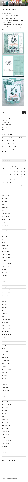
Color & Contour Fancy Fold (11, 15)
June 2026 (4, 201)
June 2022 (4, 343)
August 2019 (5, 443)
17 (14, 177)
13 (24, 174)
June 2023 (4, 307)
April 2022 (4, 348)
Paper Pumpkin (6, 122)
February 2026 (6, 213)
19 (21, 177)
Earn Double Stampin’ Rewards (10, 141)
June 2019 (4, 449)
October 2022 (5, 331)
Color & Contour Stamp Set (11, 20)
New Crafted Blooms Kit (8, 143)
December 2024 (6, 254)
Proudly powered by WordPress (9, 478)
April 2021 (4, 384)
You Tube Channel (6, 124)
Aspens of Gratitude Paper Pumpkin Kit (12, 138)
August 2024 (5, 266)
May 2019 (4, 452)
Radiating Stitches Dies (8, 24)
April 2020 (5, 419)
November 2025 (6, 222)
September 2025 (6, 228)
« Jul (7, 185)
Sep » (21, 185)
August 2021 (5, 372)
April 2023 (5, 313)
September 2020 (6, 405)
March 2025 (5, 245)
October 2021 (5, 366)
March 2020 (5, 422)
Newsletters (5, 127)
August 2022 (5, 337)
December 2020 (6, 396)
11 (17, 174)
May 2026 (4, 204)
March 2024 (5, 281)
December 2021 (6, 360)
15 (7, 177)
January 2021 (5, 393)
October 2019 (5, 437)
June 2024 (4, 272)
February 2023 (6, 319)
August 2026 (5, 195)
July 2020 (4, 410)
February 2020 (6, 425)
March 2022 (5, 351)
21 (3, 179)
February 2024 (6, 284)
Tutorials (4, 126)
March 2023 (5, 316)
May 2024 (4, 275)
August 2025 (5, 231)
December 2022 (6, 325)
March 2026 (5, 210)
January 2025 (5, 251)
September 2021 (6, 369)
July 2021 (4, 375)
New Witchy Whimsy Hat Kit (9, 146)
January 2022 (5, 357)
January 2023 (5, 322)
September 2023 (6, 298)
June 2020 (4, 413)
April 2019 (4, 455)
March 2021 (5, 387)
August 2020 (5, 407)
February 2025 (6, 248)
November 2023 (6, 292)
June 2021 (4, 378)
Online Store (5, 120)
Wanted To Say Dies (18, 22)
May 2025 (4, 239)
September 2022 (6, 334)
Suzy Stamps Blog (12, 2)
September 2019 (6, 440)
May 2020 (4, 416)
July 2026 (4, 198)
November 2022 (6, 328)
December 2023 (6, 290)
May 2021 (4, 381)
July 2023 (4, 304)
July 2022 (4, 340)
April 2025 (5, 242)
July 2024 (4, 269)
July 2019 (4, 446)
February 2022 (6, 354)
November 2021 (6, 363)
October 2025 (5, 225)
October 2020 (5, 402)
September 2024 (6, 263)
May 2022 (4, 346)
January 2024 (5, 287)
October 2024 (5, 260)
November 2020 (6, 399)
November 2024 (6, 257)
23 (10, 179)
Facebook (4, 129)
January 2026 (5, 216)
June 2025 (4, 237)
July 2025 (4, 234)
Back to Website (6, 118)
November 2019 (6, 434)
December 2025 (6, 219)
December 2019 (6, 431)
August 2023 (5, 301)
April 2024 (5, 278)
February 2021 (5, 390)
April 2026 (5, 207)
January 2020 (5, 428)
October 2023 (5, 295)
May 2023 (4, 310)
